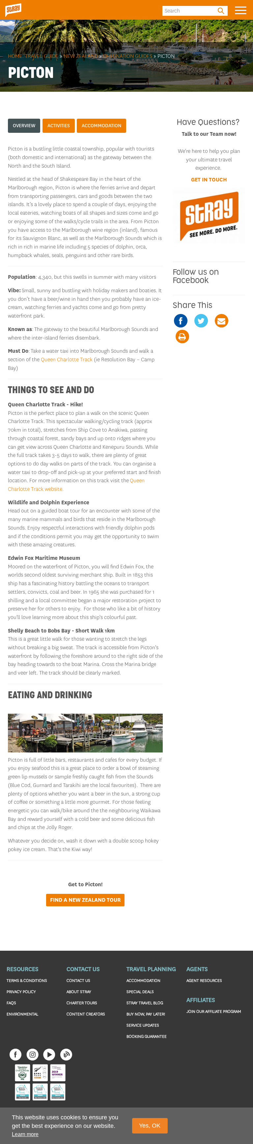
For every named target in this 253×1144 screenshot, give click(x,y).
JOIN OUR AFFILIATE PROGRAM (213, 1011)
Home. (16, 56)
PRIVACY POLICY (21, 991)
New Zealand (81, 56)
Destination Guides (127, 56)
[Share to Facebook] (180, 320)
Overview (24, 126)
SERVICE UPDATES (142, 1025)
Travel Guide (41, 56)
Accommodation (101, 126)
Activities (58, 126)
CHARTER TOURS (82, 1003)
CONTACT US (78, 980)
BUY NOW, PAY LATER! (145, 1014)
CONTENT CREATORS (86, 1014)
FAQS (11, 1003)
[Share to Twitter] (201, 320)
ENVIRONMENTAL (22, 1014)
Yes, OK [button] (149, 1125)
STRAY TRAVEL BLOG (144, 1003)
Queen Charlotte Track (67, 359)
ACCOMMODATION (143, 980)
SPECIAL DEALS (140, 991)
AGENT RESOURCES (204, 980)
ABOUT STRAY (79, 991)
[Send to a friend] (221, 320)
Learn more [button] (25, 1134)
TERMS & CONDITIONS (27, 980)
